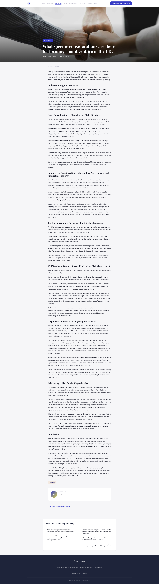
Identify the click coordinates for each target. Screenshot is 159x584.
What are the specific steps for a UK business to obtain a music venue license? (96, 539)
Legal (65, 3)
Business (50, 3)
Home (43, 3)
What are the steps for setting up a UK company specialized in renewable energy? (60, 531)
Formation (58, 3)
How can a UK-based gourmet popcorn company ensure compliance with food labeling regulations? (59, 538)
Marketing (83, 3)
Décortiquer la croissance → (121, 3)
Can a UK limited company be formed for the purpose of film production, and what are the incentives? (96, 532)
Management (73, 3)
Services (96, 3)
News (90, 3)
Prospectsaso (79, 561)
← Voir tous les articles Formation (59, 506)
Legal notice (76, 573)
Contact (84, 573)
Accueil (50, 66)
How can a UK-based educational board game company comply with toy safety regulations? (96, 545)
